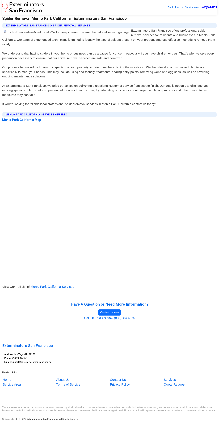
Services (170, 379)
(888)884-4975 (209, 7)
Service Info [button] (191, 7)
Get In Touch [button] (174, 7)
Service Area (12, 384)
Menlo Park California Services (52, 286)
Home (7, 379)
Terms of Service (68, 384)
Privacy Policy (120, 384)
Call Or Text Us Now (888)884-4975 (109, 318)
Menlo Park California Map (21, 120)
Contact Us (118, 379)
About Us (62, 379)
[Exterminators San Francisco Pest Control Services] (23, 7)
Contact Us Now (109, 312)
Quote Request (174, 384)
